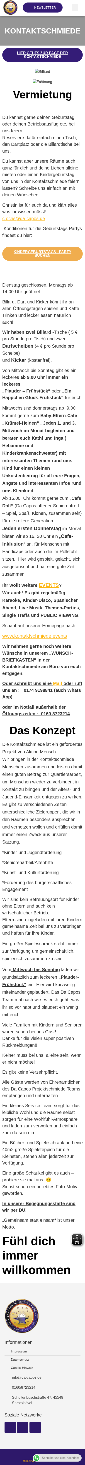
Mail (57, 683)
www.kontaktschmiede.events (34, 636)
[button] (75, 7)
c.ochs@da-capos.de (23, 218)
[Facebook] (10, 1427)
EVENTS (49, 585)
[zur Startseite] (10, 7)
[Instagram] (22, 1427)
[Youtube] (35, 1427)
